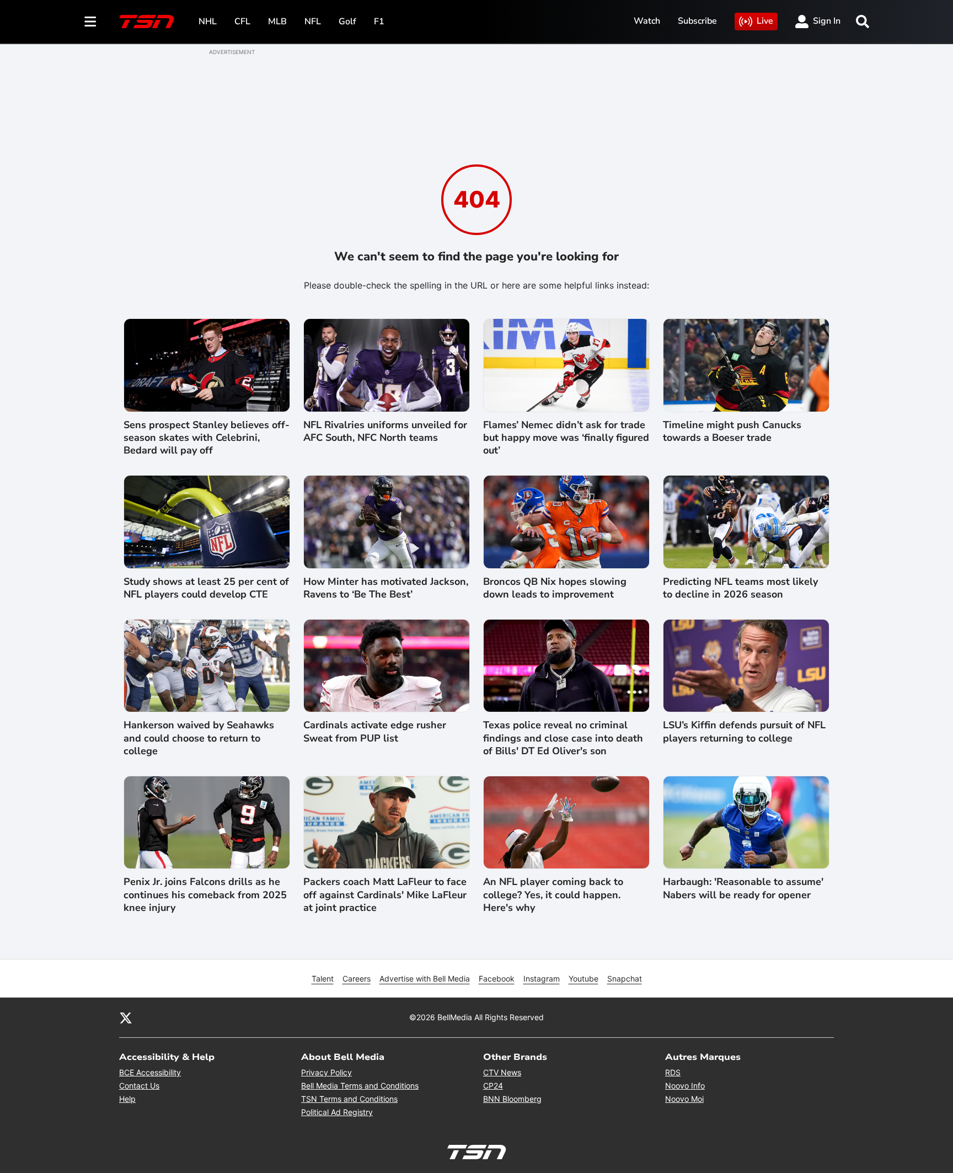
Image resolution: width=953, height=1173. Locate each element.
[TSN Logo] (146, 21)
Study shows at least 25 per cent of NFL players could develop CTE (206, 588)
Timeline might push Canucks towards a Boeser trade (732, 431)
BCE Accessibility (150, 1072)
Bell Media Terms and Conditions (360, 1085)
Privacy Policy (326, 1072)
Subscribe (697, 21)
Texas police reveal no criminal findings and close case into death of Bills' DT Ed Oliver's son (563, 738)
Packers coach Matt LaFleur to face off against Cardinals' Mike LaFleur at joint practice (385, 895)
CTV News (502, 1072)
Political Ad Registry (337, 1112)
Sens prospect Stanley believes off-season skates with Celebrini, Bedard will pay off (207, 438)
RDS (673, 1072)
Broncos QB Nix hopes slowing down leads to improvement (555, 588)
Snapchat (624, 978)
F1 (379, 21)
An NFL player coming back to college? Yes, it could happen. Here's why (553, 895)
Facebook (497, 978)
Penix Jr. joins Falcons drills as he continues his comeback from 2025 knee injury (205, 895)
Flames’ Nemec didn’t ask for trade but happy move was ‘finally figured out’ (566, 438)
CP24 (493, 1085)
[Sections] (90, 21)
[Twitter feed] (125, 1017)
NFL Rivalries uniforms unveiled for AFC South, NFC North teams (385, 431)
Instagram (541, 978)
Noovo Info (685, 1085)
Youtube (583, 978)
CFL (242, 21)
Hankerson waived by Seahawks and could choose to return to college (199, 738)
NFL (312, 21)
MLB (277, 21)
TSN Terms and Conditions (349, 1098)
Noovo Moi (684, 1098)
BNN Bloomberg (512, 1098)
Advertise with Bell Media (424, 978)
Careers (356, 978)
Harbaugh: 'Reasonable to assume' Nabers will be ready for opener (743, 888)
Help (127, 1098)
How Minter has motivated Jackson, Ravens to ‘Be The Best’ (385, 588)
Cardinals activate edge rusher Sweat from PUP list (374, 731)
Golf (347, 21)
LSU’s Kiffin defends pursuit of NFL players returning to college (744, 731)
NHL (208, 21)
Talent (323, 978)
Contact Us (139, 1085)
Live (765, 21)
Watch (647, 21)
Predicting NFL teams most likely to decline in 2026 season (740, 588)
